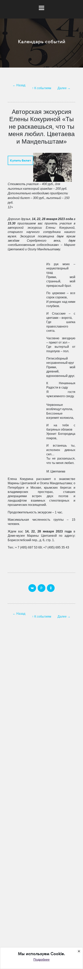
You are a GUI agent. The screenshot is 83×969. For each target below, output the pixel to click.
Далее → (64, 88)
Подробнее (41, 959)
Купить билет (20, 160)
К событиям (42, 88)
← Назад (19, 85)
